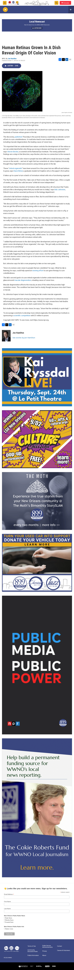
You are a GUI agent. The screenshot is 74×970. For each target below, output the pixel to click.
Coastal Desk (9, 922)
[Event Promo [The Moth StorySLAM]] (37, 501)
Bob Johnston (60, 190)
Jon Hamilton (12, 59)
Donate (66, 3)
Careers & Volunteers (63, 950)
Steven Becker (12, 152)
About (44, 955)
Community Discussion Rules (33, 950)
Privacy (44, 951)
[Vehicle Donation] (37, 563)
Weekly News (9, 920)
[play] (5, 10)
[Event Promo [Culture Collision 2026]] (37, 439)
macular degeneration (22, 280)
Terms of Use (32, 946)
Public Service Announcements (47, 946)
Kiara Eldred (18, 171)
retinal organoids (15, 168)
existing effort (37, 271)
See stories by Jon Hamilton (24, 337)
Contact (59, 946)
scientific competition (22, 316)
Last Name (7, 908)
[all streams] (71, 9)
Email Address (9, 894)
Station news (9, 929)
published (18, 137)
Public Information (33, 955)
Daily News (8, 918)
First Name (7, 901)
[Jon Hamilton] (6, 335)
